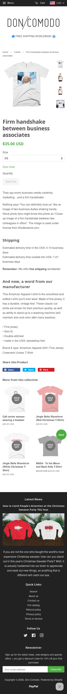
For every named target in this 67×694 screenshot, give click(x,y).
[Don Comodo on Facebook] (34, 636)
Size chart (9, 167)
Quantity (8, 173)
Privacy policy (33, 614)
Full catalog (33, 605)
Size (5, 152)
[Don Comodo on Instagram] (41, 636)
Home (5, 51)
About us (33, 596)
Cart (42, 2)
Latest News (33, 499)
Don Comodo (32, 679)
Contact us (33, 600)
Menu (10, 2)
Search (33, 591)
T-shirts (17, 51)
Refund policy (33, 609)
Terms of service (33, 618)
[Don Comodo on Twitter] (25, 636)
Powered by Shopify (51, 679)
